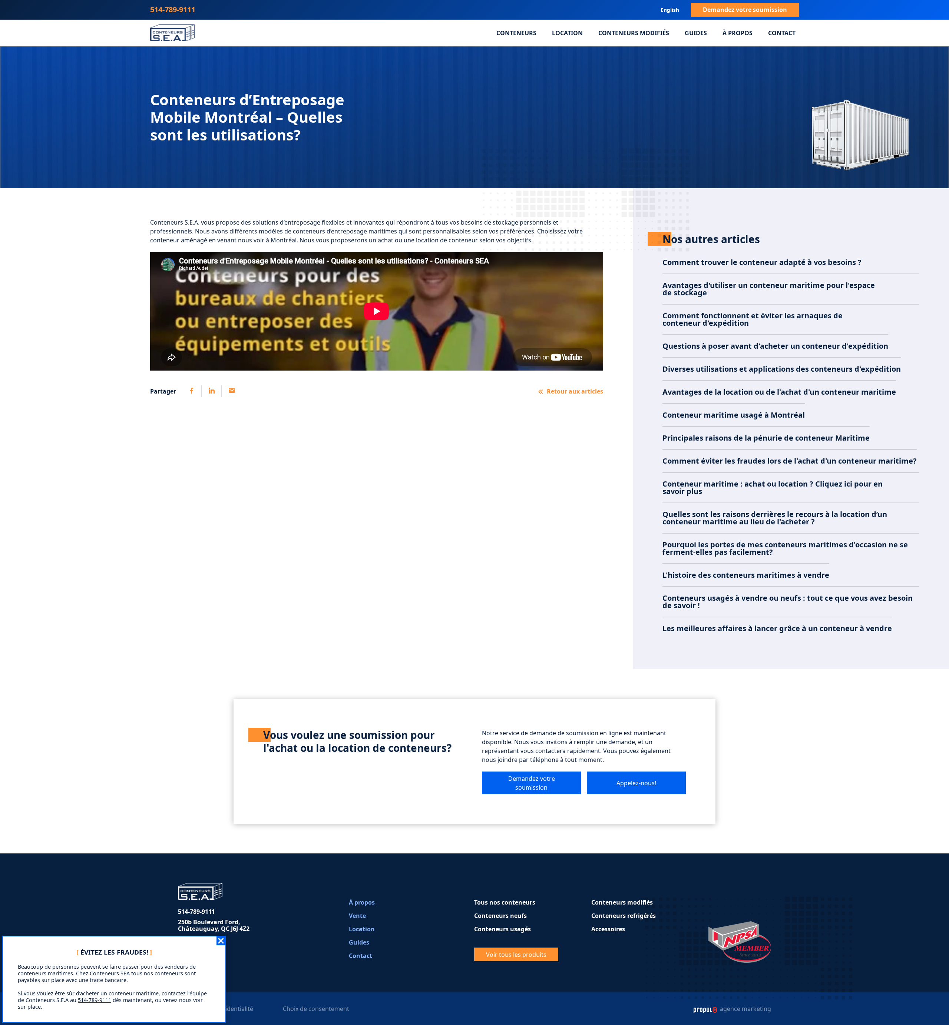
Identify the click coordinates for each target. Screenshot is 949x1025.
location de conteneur (447, 240)
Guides (696, 33)
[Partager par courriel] (231, 391)
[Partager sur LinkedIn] (211, 391)
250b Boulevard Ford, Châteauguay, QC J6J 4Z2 (213, 925)
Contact (782, 33)
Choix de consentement (316, 1009)
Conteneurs (516, 33)
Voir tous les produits (516, 955)
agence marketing (744, 1009)
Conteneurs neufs (500, 916)
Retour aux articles (575, 391)
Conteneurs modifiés (633, 33)
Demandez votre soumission (745, 10)
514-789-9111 (172, 9)
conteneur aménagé (179, 240)
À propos (738, 33)
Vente (357, 916)
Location (567, 33)
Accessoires (608, 929)
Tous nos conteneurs (504, 902)
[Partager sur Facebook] (191, 391)
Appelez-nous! (636, 783)
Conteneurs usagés (502, 929)
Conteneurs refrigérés (623, 916)
